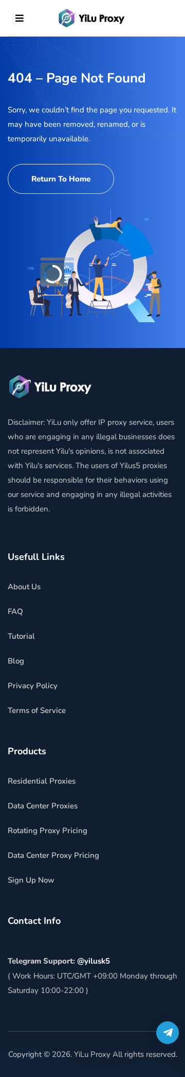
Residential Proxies (42, 781)
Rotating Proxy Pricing (47, 830)
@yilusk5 (93, 961)
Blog (16, 661)
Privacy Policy (33, 686)
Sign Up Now (31, 880)
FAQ (15, 611)
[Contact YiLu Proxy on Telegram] (167, 1032)
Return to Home (60, 179)
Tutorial (21, 636)
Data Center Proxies (43, 806)
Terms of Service (37, 710)
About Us (24, 587)
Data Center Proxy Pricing (53, 855)
